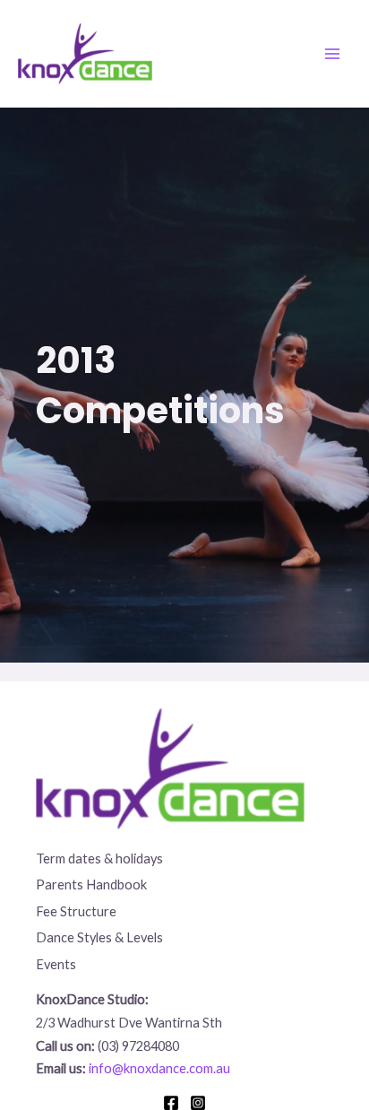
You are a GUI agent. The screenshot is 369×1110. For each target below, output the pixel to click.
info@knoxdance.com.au (159, 1068)
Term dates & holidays (99, 858)
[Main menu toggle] (332, 54)
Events (56, 964)
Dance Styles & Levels (99, 937)
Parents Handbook (91, 884)
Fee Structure (76, 911)
